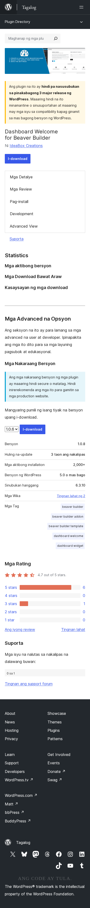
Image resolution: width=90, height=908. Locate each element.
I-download (17, 159)
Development (21, 213)
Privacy (11, 738)
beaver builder (72, 507)
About (10, 713)
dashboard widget (70, 545)
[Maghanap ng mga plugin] (55, 38)
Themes (55, 722)
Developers (15, 771)
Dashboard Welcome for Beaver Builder (31, 134)
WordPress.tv (19, 779)
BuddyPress (18, 821)
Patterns (55, 738)
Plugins (54, 730)
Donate (57, 771)
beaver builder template (66, 526)
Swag (55, 779)
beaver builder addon (67, 516)
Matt (11, 804)
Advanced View (24, 226)
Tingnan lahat (73, 629)
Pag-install (19, 201)
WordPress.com (21, 795)
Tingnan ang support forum (29, 683)
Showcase (57, 713)
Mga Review (21, 189)
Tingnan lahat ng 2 (71, 496)
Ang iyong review (20, 629)
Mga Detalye (21, 177)
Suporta (17, 238)
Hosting (11, 730)
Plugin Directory (17, 22)
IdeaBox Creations (26, 145)
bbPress (14, 812)
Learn (10, 754)
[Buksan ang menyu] (82, 7)
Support (12, 762)
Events (54, 762)
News (10, 722)
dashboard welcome (68, 536)
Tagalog (23, 842)
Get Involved (59, 754)
